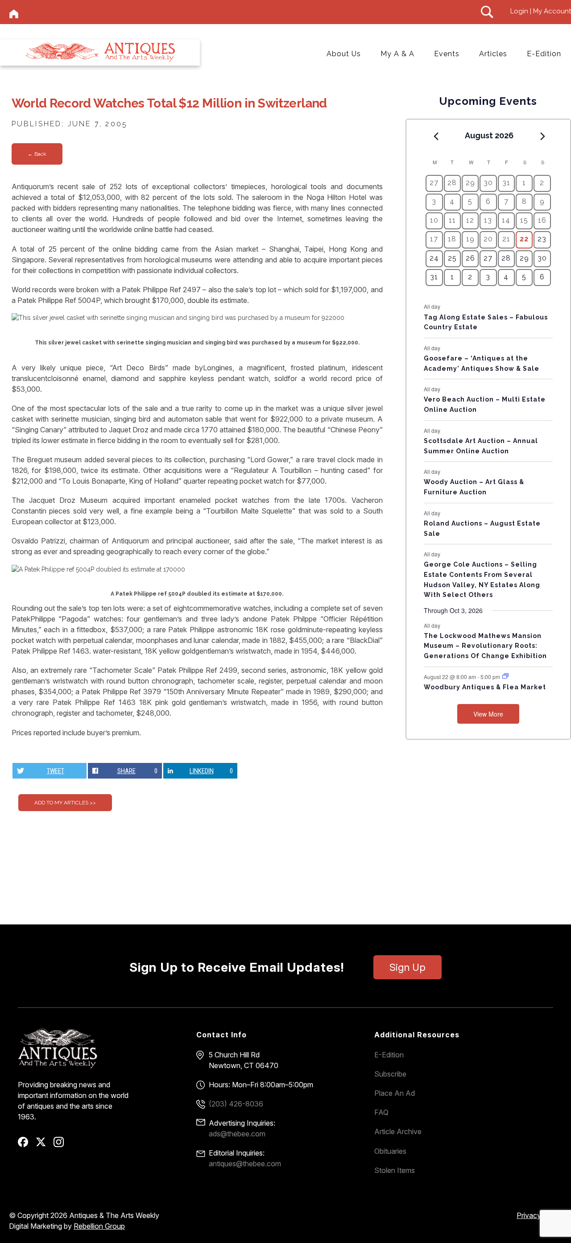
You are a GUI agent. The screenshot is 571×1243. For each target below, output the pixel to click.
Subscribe (390, 1073)
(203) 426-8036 (236, 1103)
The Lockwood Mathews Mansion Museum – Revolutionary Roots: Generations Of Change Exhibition (485, 645)
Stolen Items (394, 1170)
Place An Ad (394, 1093)
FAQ (381, 1112)
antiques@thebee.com (245, 1163)
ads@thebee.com (237, 1133)
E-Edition (544, 54)
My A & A (397, 54)
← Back (37, 154)
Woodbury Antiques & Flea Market (485, 687)
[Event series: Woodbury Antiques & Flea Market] (505, 676)
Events (446, 54)
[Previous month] (435, 136)
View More (488, 713)
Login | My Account (540, 11)
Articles (493, 54)
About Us (344, 54)
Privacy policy (539, 1215)
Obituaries (390, 1151)
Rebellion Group (99, 1226)
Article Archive (398, 1131)
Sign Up (407, 967)
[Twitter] (44, 1145)
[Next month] (543, 136)
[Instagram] (62, 1145)
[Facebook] (26, 1145)
